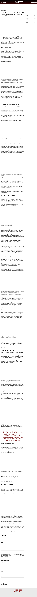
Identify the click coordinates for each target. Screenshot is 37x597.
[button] (4, 2)
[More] (19, 18)
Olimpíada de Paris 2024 (7, 542)
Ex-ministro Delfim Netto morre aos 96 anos (19, 555)
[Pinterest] (15, 18)
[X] (12, 18)
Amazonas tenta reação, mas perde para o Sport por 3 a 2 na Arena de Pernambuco (6, 555)
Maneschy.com (28, 594)
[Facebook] (10, 18)
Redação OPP (4, 15)
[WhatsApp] (17, 18)
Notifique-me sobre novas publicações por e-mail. (10, 583)
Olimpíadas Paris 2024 (3, 10)
